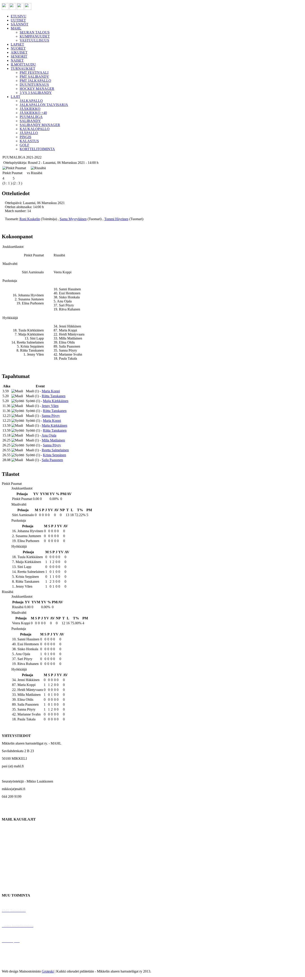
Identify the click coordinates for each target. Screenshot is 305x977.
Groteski (48, 971)
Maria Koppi (51, 391)
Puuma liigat (10, 880)
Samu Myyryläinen (73, 219)
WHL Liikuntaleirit (16, 933)
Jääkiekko (9, 834)
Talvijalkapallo (12, 865)
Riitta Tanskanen (53, 396)
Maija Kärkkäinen (55, 401)
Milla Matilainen (53, 440)
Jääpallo (7, 872)
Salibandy (9, 850)
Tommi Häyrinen (116, 219)
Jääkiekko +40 (12, 888)
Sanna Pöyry (51, 416)
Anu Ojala (49, 435)
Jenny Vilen (50, 406)
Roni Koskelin (29, 219)
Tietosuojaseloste (14, 964)
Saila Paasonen (52, 460)
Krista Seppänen (54, 455)
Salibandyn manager (16, 857)
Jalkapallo (9, 842)
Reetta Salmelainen (55, 450)
